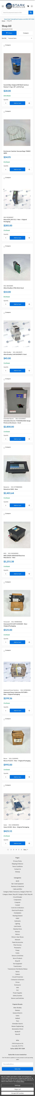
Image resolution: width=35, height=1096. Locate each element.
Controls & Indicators (17, 907)
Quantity (6, 99)
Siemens (17, 1010)
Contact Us (17, 869)
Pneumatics (17, 947)
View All (17, 1034)
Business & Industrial (17, 886)
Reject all (18, 1089)
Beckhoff (17, 1031)
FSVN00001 (17, 913)
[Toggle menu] (2, 6)
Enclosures (17, 985)
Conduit (17, 905)
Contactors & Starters (17, 979)
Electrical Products (17, 910)
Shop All (17, 961)
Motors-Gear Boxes (17, 937)
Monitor (17, 931)
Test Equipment (17, 963)
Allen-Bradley (17, 1007)
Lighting (17, 923)
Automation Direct (17, 1029)
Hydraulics (17, 921)
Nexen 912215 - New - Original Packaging (17, 760)
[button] (9, 33)
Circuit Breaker (17, 897)
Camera (17, 974)
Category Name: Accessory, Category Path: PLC (17, 891)
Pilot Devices (17, 945)
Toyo (17, 1021)
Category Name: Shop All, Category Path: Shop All (17, 894)
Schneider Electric (17, 1023)
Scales (17, 953)
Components (17, 899)
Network (17, 939)
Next (25, 849)
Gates (17, 1015)
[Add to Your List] (29, 103)
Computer (17, 902)
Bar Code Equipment (17, 883)
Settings (17, 1085)
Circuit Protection (17, 977)
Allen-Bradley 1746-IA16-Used (14, 288)
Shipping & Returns (17, 864)
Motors (17, 934)
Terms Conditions (17, 866)
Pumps (17, 950)
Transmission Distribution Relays (17, 969)
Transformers (17, 966)
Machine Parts (17, 929)
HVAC (17, 918)
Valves (17, 971)
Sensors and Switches (17, 998)
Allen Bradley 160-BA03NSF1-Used (15, 354)
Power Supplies (17, 993)
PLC (17, 990)
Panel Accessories (17, 942)
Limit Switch (17, 926)
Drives (18, 982)
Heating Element (18, 915)
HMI (17, 987)
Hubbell (17, 1018)
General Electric (17, 1013)
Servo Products (17, 958)
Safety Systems (17, 995)
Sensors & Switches (17, 955)
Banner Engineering (17, 1026)
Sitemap (17, 872)
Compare (26, 33)
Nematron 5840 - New (11, 489)
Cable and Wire (17, 889)
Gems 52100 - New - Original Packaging (16, 827)
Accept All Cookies (17, 1093)
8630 (17, 881)
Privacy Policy (17, 861)
